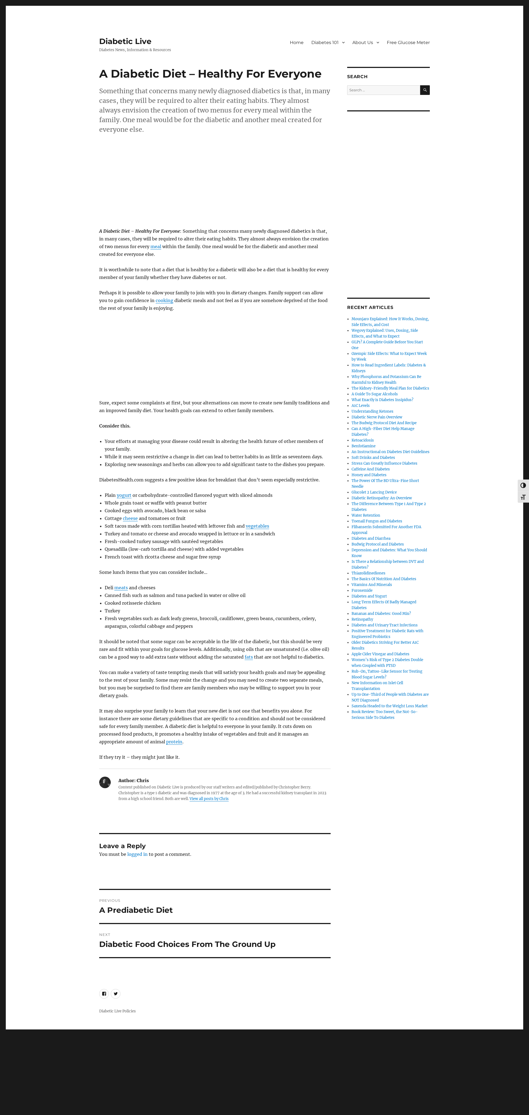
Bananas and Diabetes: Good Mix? (381, 613)
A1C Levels (361, 405)
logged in (137, 854)
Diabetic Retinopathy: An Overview (382, 498)
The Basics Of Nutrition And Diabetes (384, 579)
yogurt (124, 495)
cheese (130, 518)
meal (155, 246)
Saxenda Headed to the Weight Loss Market (390, 706)
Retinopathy (362, 619)
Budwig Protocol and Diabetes (378, 544)
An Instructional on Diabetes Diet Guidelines (391, 452)
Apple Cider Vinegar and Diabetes (380, 654)
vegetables (257, 526)
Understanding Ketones (372, 411)
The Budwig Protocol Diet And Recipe (384, 423)
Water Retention (366, 515)
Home (297, 42)
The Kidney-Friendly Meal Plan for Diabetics (390, 388)
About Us (362, 42)
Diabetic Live (125, 41)
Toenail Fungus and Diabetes (377, 521)
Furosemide (362, 590)
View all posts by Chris (209, 798)
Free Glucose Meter (408, 42)
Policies (129, 1011)
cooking (164, 300)
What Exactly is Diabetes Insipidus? (382, 400)
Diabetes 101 (325, 42)
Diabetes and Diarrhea (371, 538)
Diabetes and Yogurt (369, 596)
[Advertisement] (216, 187)
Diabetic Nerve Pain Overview (377, 417)
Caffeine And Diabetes (371, 469)
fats (249, 657)
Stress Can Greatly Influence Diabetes (384, 463)
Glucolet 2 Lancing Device (374, 492)
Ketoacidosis (363, 440)
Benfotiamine (364, 446)
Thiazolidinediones (368, 573)
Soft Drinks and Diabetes (373, 457)
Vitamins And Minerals (372, 584)
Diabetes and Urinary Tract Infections (385, 625)
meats (121, 587)
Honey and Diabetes (369, 475)
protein (174, 741)
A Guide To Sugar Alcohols (375, 394)
